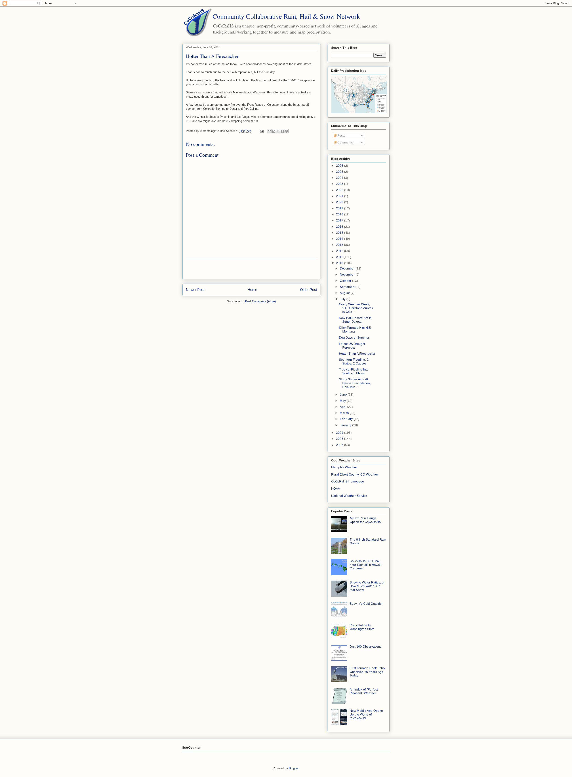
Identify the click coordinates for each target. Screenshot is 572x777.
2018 (340, 214)
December (347, 268)
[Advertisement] (251, 269)
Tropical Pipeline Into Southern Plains (353, 371)
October (346, 280)
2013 (340, 244)
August (345, 293)
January (346, 425)
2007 (340, 445)
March (345, 413)
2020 (340, 202)
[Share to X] (278, 131)
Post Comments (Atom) (260, 301)
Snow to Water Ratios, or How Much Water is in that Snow (367, 586)
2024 (340, 177)
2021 (340, 196)
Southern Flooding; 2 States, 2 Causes (354, 361)
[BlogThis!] (273, 131)
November (347, 274)
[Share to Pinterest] (286, 131)
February (347, 419)
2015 (340, 232)
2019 (340, 208)
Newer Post (195, 290)
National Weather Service (349, 495)
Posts (340, 135)
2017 (340, 220)
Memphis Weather (344, 467)
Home (252, 290)
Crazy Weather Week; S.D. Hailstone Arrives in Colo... (356, 308)
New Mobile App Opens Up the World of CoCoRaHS (366, 714)
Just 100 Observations (365, 646)
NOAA (335, 488)
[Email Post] (261, 131)
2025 (340, 171)
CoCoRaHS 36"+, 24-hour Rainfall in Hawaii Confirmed (365, 564)
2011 (340, 257)
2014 (340, 238)
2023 (340, 183)
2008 (340, 438)
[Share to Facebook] (282, 131)
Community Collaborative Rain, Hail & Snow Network (286, 16)
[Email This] (269, 131)
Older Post (308, 290)
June (344, 394)
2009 (340, 432)
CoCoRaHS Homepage (347, 481)
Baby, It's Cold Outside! (366, 603)
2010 (340, 263)
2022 (340, 190)
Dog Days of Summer (354, 337)
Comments (344, 142)
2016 (340, 226)
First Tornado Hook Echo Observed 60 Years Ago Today (367, 671)
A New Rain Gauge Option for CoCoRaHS (365, 520)
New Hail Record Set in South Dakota (355, 319)
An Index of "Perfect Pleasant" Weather (364, 691)
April (343, 407)
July (343, 299)
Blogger (294, 768)
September (348, 286)
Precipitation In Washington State (362, 627)
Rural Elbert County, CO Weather (354, 474)
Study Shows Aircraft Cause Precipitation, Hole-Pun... (355, 383)
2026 (340, 165)
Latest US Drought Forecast (352, 345)
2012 (340, 251)
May (343, 400)
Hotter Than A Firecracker (357, 353)
